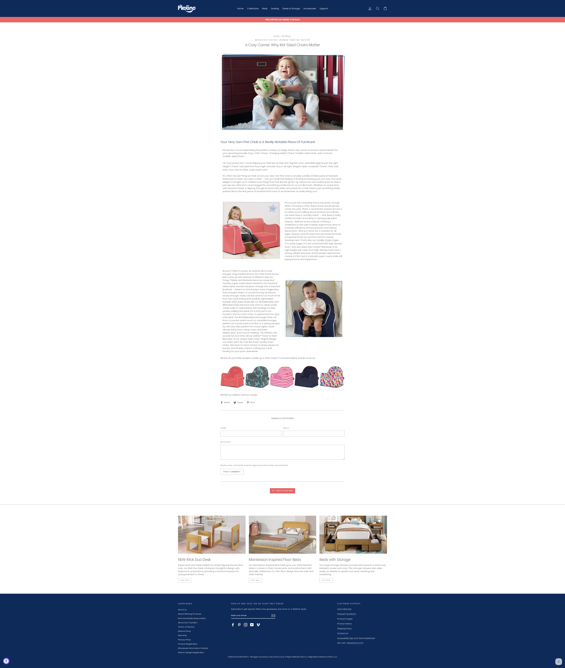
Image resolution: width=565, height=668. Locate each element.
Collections (253, 8)
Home (240, 8)
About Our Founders (187, 622)
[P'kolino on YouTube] (252, 624)
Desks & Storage (291, 8)
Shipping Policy (344, 628)
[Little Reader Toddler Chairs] (282, 376)
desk (318, 163)
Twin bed (244, 166)
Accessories (309, 8)
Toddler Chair (294, 40)
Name (223, 428)
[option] (282, 19)
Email (286, 428)
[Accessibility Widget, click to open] (6, 661)
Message (225, 442)
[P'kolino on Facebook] (233, 624)
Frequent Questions (346, 614)
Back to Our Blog (284, 491)
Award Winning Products (189, 614)
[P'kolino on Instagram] (245, 624)
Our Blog (285, 36)
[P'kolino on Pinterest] (239, 624)
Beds (264, 8)
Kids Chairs (273, 40)
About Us (182, 609)
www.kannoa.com (355, 643)
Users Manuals (344, 609)
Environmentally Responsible (192, 618)
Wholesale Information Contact (193, 648)
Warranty (182, 635)
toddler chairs (323, 240)
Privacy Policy (184, 639)
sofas (292, 243)
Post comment (231, 471)
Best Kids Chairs (261, 40)
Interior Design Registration (191, 652)
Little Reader (283, 40)
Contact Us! (342, 633)
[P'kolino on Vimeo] (258, 624)
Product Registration (187, 644)
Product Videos (344, 623)
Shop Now (184, 580)
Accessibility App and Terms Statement (356, 638)
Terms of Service (186, 627)
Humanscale (324, 218)
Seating (275, 8)
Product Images (345, 619)
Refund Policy (184, 631)
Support (324, 8)
